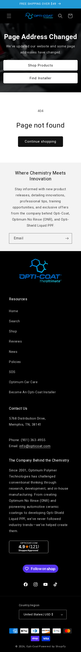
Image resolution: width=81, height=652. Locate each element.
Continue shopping (40, 141)
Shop (13, 331)
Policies (15, 362)
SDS (12, 372)
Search (14, 321)
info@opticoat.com (34, 446)
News (13, 352)
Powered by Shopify (52, 646)
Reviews (15, 341)
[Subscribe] (67, 238)
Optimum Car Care (23, 382)
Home (13, 311)
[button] (9, 16)
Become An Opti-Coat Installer (32, 392)
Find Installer (41, 78)
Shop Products (40, 65)
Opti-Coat (32, 646)
